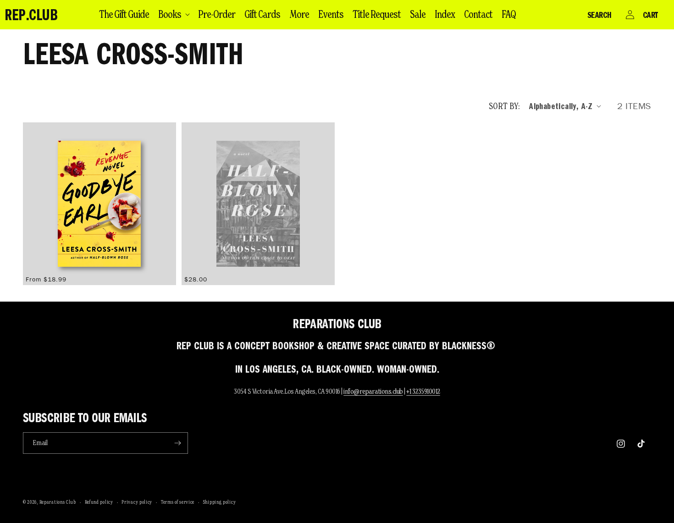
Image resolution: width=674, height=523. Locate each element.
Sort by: (504, 105)
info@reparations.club (373, 391)
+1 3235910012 (423, 391)
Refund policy (99, 502)
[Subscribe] (177, 443)
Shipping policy (219, 502)
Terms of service (177, 502)
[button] (173, 14)
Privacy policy (137, 502)
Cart (650, 15)
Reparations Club (57, 502)
